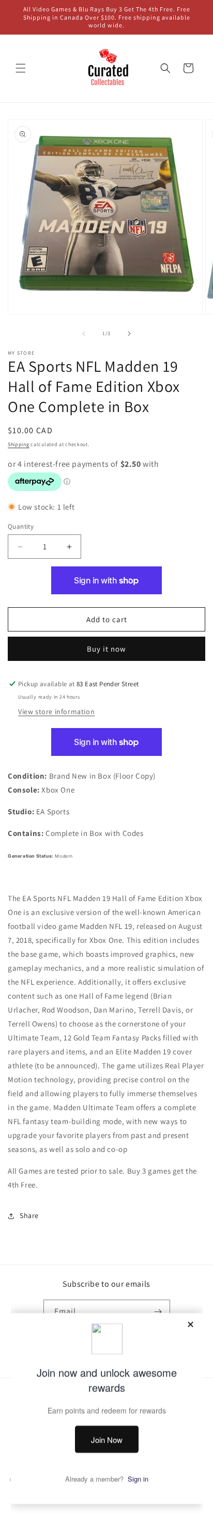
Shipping (18, 444)
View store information (56, 711)
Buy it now (106, 649)
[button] (20, 68)
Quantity (21, 526)
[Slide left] (83, 333)
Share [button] (29, 1215)
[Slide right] (129, 333)
